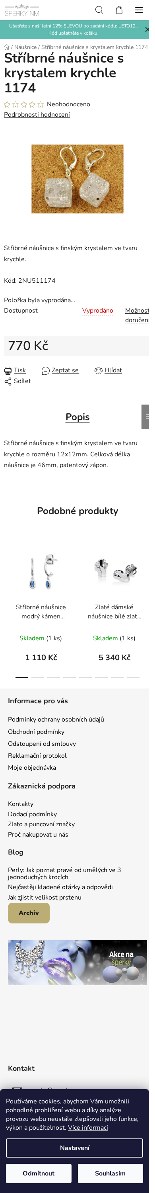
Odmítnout (38, 1173)
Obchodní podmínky (36, 732)
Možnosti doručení (138, 315)
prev (8, 572)
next (146, 572)
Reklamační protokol (37, 755)
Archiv (29, 913)
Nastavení (74, 1148)
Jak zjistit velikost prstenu (44, 898)
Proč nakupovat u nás (38, 835)
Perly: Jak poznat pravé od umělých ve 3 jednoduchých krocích (64, 874)
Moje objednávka (32, 767)
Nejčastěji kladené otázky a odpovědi (60, 887)
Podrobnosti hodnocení (37, 114)
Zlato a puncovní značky (41, 824)
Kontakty (20, 804)
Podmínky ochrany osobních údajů (56, 719)
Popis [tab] (78, 417)
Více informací (88, 1127)
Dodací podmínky (32, 814)
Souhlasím (110, 1173)
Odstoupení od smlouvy (42, 743)
